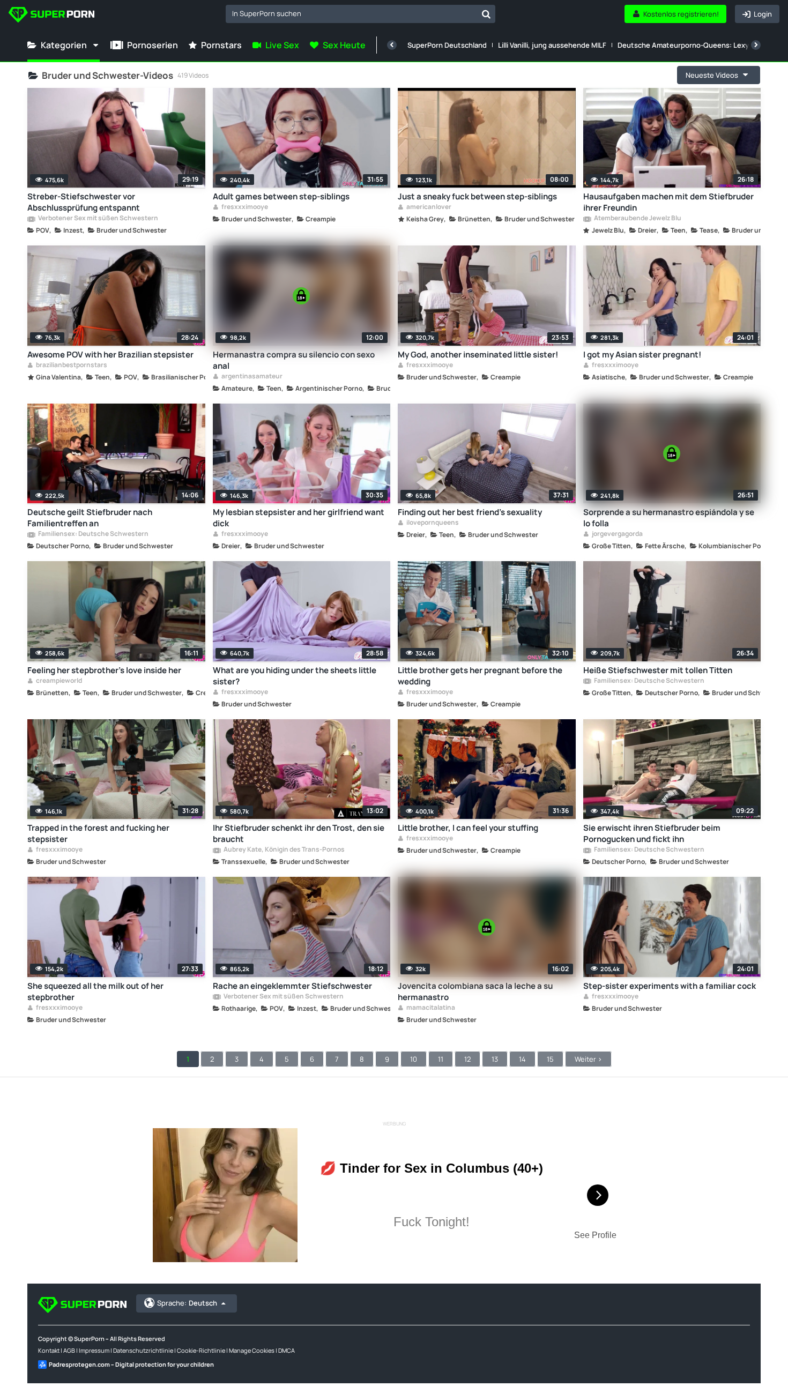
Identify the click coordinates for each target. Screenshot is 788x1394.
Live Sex (282, 45)
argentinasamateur (251, 377)
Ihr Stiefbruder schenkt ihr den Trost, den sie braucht (298, 833)
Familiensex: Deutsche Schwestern (92, 534)
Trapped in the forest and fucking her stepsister (98, 833)
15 (550, 1059)
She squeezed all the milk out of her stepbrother (95, 991)
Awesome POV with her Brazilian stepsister (110, 354)
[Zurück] (392, 45)
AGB (69, 1350)
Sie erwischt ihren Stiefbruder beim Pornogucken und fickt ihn (651, 833)
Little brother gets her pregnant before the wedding (480, 676)
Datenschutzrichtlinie (143, 1350)
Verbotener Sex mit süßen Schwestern (97, 218)
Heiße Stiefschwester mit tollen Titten (657, 670)
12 (467, 1059)
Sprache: (187, 1303)
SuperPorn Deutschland (447, 45)
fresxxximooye (244, 207)
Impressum (94, 1350)
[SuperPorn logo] (51, 16)
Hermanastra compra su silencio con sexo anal (294, 360)
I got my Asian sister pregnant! (642, 354)
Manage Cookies (251, 1350)
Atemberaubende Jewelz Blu (637, 218)
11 (440, 1059)
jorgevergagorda (617, 534)
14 (522, 1059)
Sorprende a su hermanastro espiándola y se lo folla (668, 517)
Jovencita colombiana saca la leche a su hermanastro (475, 991)
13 (495, 1059)
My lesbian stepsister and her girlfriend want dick (298, 517)
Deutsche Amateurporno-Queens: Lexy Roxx (692, 45)
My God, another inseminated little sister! (478, 354)
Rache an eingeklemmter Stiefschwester (292, 986)
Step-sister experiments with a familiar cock (669, 986)
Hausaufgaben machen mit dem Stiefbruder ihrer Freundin (668, 202)
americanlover (428, 207)
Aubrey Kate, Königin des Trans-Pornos (283, 850)
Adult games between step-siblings (281, 196)
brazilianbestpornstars (71, 365)
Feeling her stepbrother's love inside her (104, 670)
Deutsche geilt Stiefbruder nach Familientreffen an (89, 517)
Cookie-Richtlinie (201, 1350)
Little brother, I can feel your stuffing (468, 827)
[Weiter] (756, 45)
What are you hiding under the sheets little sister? (294, 676)
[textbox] (351, 13)
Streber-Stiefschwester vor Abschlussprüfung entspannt (83, 202)
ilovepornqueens (432, 523)
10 (413, 1059)
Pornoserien (152, 45)
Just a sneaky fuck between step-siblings (477, 196)
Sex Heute (344, 45)
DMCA (286, 1350)
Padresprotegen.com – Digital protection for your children (131, 1364)
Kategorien (64, 45)
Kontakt (49, 1350)
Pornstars (221, 45)
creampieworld (58, 681)
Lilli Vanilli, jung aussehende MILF (552, 45)
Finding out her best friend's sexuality (470, 512)
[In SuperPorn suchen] (486, 14)
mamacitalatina (430, 1008)
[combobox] (360, 14)
